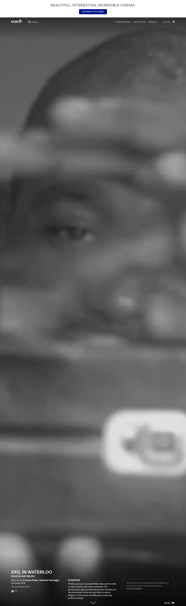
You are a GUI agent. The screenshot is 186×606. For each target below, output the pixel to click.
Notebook (140, 22)
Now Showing (123, 22)
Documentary (17, 586)
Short (28, 586)
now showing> (134, 588)
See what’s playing (93, 11)
